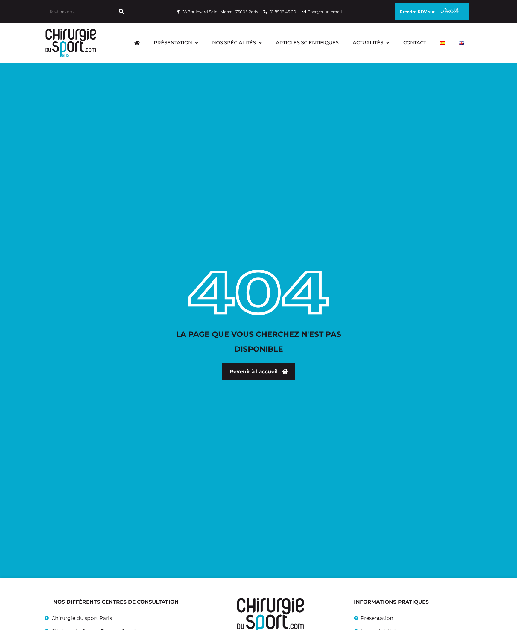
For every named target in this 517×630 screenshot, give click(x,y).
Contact (414, 42)
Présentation (173, 42)
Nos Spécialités (234, 42)
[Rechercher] (121, 11)
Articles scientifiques (307, 42)
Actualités (368, 42)
